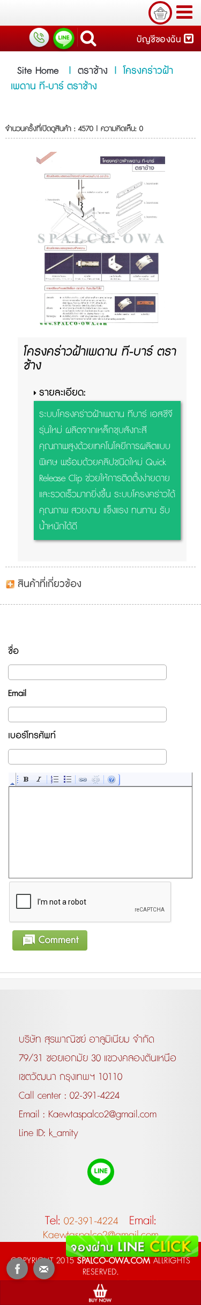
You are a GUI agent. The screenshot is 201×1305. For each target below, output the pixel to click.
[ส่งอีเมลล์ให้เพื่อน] (44, 1268)
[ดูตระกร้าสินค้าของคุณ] (160, 13)
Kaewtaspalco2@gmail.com (101, 1115)
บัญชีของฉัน (160, 40)
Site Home (38, 71)
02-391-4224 (95, 1096)
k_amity (62, 1133)
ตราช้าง (93, 71)
